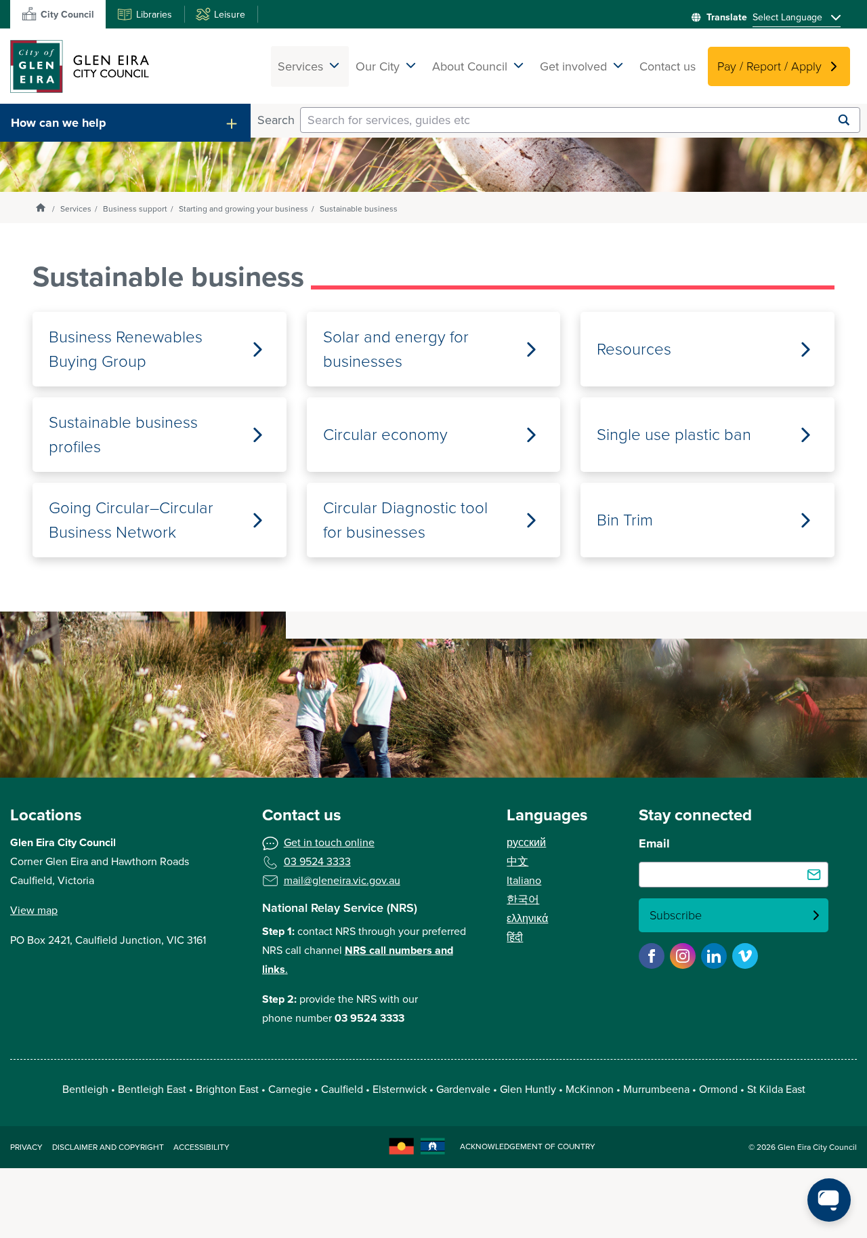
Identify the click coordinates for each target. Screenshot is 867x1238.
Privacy (26, 1147)
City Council (67, 14)
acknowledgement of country (527, 1146)
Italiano (524, 880)
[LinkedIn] (714, 956)
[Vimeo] (745, 956)
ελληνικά (527, 918)
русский (526, 842)
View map (34, 910)
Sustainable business (359, 209)
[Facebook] (651, 956)
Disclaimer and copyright (108, 1147)
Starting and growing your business (243, 209)
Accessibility (201, 1147)
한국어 (523, 899)
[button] (125, 123)
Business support (135, 209)
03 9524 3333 (317, 861)
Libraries (154, 14)
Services (75, 209)
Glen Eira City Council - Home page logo (79, 66)
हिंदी (515, 937)
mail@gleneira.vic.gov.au (342, 880)
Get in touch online (329, 842)
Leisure (229, 14)
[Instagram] (683, 956)
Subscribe (676, 915)
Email (654, 843)
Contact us (667, 66)
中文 (517, 861)
